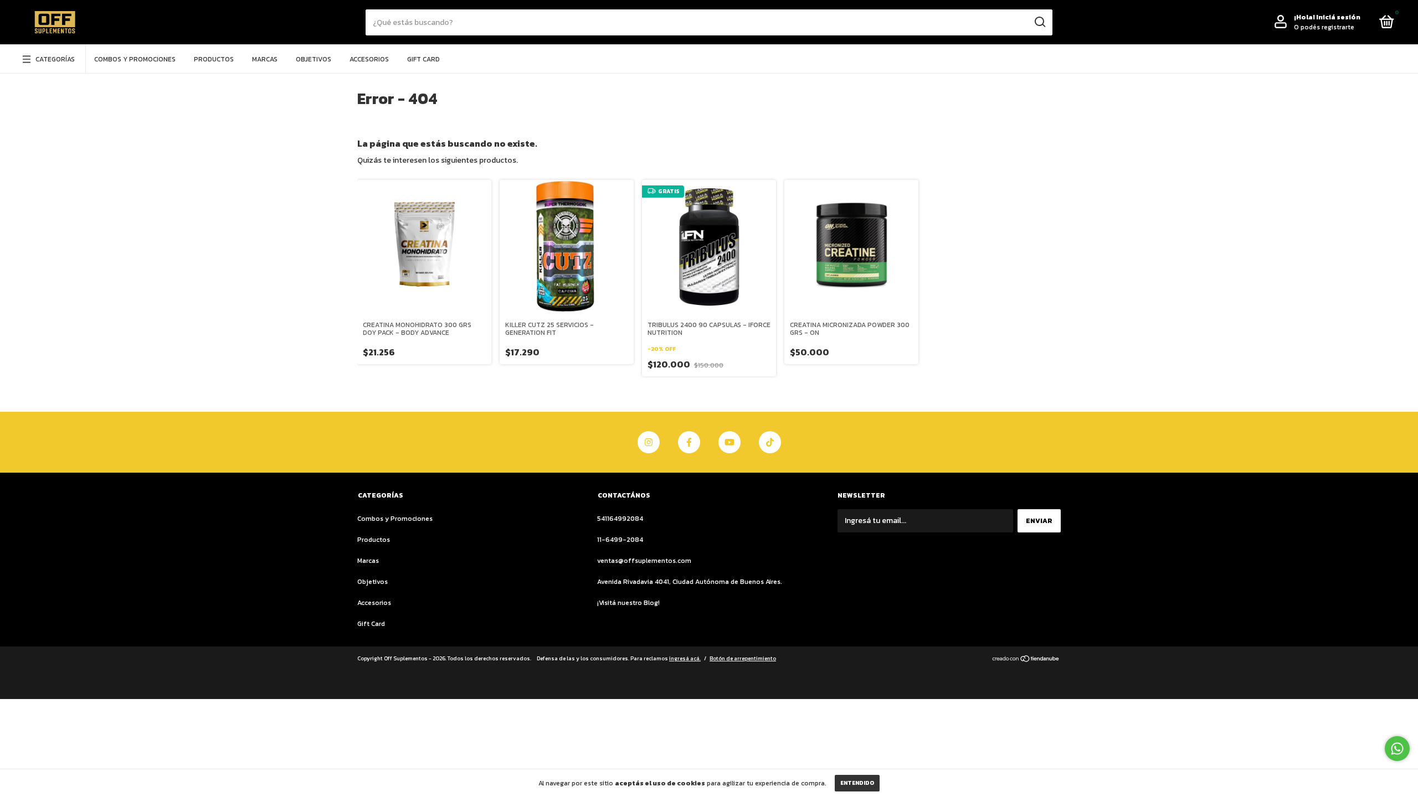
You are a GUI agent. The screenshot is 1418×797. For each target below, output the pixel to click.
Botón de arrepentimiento (743, 658)
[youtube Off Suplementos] (729, 442)
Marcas (265, 59)
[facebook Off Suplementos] (689, 442)
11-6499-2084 (620, 540)
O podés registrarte (1324, 27)
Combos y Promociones (135, 59)
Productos (214, 59)
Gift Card (423, 59)
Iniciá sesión (1338, 17)
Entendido (857, 783)
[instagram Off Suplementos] (649, 442)
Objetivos (313, 59)
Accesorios (369, 59)
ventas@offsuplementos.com (644, 561)
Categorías (55, 59)
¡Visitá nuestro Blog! (628, 603)
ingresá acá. (685, 658)
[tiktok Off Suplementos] (770, 442)
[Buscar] (1039, 22)
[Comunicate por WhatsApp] (1397, 748)
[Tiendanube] (1026, 659)
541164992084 (620, 519)
